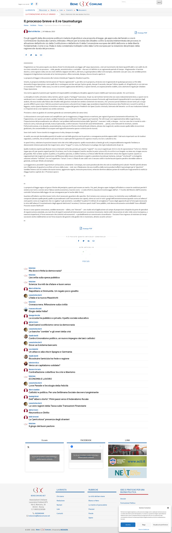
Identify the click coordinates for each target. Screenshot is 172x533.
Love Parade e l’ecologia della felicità (48, 385)
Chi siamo (60, 496)
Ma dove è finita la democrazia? (45, 270)
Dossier (123, 499)
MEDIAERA (64, 530)
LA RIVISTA (30, 10)
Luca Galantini (33, 349)
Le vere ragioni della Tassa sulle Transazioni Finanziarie (57, 406)
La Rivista (61, 489)
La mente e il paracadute (97, 505)
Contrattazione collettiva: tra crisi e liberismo (52, 372)
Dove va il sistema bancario (43, 345)
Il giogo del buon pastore (42, 426)
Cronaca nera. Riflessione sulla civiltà (48, 304)
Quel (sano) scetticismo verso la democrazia (52, 324)
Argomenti (82, 10)
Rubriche (93, 489)
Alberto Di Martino (34, 31)
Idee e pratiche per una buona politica (75, 14)
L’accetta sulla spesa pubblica (44, 277)
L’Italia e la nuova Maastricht (43, 297)
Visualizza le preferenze (160, 525)
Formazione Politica (127, 503)
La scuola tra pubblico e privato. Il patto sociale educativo (59, 318)
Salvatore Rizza (34, 363)
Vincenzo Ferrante (35, 369)
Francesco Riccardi (35, 309)
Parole (90, 513)
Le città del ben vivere (96, 496)
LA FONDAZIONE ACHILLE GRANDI (40, 14)
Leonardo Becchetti (35, 295)
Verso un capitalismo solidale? (44, 365)
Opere (90, 518)
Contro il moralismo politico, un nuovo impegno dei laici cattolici (62, 338)
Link (61, 10)
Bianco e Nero (93, 500)
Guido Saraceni (34, 417)
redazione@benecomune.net (39, 516)
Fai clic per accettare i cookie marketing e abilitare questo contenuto (44, 458)
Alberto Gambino (34, 390)
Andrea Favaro (33, 322)
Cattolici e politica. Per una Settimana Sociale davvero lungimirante (64, 392)
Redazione (43, 10)
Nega (143, 525)
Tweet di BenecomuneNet (44, 458)
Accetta (128, 525)
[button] (168, 508)
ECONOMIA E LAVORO (40, 379)
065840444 (39, 513)
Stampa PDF (142, 33)
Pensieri (91, 509)
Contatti (69, 10)
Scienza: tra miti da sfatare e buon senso (50, 284)
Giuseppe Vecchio (34, 315)
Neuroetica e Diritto (39, 412)
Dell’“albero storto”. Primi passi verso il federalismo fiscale (59, 399)
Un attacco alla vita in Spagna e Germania (50, 351)
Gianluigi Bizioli (34, 396)
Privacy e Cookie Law (144, 529)
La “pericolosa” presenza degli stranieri (49, 419)
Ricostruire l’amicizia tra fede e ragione (49, 358)
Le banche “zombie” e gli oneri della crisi (50, 331)
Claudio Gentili (33, 336)
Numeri (53, 10)
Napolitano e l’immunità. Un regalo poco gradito (54, 291)
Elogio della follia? (38, 311)
